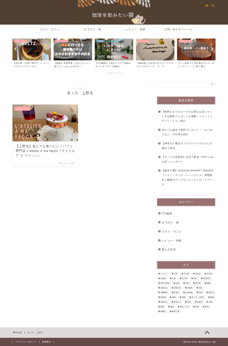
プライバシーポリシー (26, 342)
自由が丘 (164, 302)
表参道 (199, 302)
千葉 (174, 278)
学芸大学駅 (164, 283)
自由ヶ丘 (177, 302)
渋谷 (200, 288)
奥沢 (195, 278)
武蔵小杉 (177, 288)
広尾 (187, 283)
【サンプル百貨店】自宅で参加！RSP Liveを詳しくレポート (188, 159)
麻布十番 (175, 311)
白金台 (176, 293)
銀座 (162, 307)
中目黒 (186, 274)
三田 (175, 274)
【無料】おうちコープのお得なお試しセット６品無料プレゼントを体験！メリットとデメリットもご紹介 (187, 116)
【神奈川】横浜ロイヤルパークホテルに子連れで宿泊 (187, 145)
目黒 (200, 293)
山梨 (177, 283)
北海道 (163, 278)
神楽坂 (163, 297)
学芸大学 (206, 278)
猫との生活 (169, 249)
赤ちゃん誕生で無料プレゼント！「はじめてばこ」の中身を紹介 (187, 132)
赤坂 (210, 302)
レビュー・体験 (136, 29)
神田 (183, 297)
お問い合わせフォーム (178, 29)
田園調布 (164, 293)
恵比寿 (198, 283)
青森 (197, 307)
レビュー (164, 274)
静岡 (207, 307)
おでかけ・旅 (92, 29)
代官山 (198, 274)
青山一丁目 (184, 307)
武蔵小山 (164, 288)
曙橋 (208, 283)
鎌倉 (172, 307)
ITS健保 (167, 213)
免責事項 (46, 342)
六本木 (209, 274)
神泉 (174, 297)
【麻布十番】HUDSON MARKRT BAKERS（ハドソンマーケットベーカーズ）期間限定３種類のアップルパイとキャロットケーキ (188, 177)
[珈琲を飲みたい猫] (114, 23)
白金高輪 (189, 293)
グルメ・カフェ (50, 29)
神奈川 (211, 293)
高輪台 (163, 311)
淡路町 (190, 288)
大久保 (184, 278)
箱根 (212, 297)
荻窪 (189, 302)
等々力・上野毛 (198, 297)
